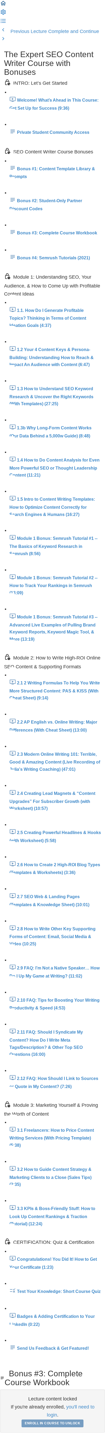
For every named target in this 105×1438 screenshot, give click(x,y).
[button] (3, 5)
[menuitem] (3, 13)
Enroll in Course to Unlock (52, 1423)
